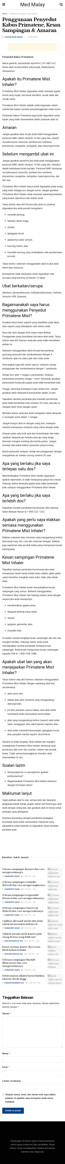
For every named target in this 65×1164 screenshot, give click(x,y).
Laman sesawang (11, 1081)
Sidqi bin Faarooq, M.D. (13, 941)
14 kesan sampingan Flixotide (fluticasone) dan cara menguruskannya (19, 962)
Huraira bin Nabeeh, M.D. (14, 983)
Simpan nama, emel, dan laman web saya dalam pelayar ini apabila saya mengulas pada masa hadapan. (30, 1098)
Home (4, 14)
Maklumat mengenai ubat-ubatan (23, 14)
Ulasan (6, 1013)
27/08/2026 (27, 876)
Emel (6, 1067)
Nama (6, 1053)
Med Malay (32, 4)
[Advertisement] (32, 47)
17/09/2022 (32, 37)
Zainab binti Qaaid (13, 37)
